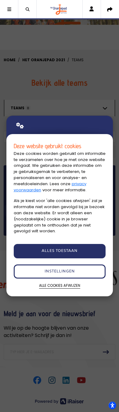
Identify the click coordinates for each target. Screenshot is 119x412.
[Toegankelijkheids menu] (112, 405)
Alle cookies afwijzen (59, 285)
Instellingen (60, 271)
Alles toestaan (59, 250)
